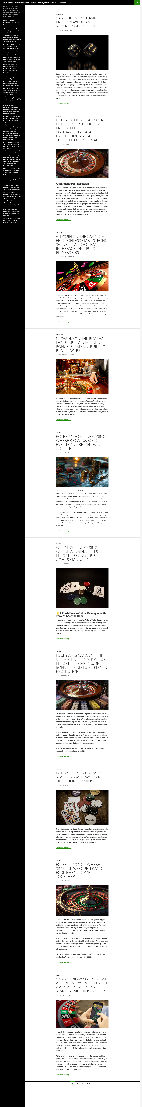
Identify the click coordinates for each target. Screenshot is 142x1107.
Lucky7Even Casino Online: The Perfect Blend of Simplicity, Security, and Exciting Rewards (12, 127)
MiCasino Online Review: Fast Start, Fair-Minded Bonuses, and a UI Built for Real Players (82, 344)
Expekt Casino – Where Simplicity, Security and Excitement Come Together (79, 870)
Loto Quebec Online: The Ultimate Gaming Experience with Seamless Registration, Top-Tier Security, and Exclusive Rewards (11, 161)
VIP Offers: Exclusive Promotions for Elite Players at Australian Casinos (34, 2)
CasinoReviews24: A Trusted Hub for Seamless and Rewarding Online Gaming (11, 153)
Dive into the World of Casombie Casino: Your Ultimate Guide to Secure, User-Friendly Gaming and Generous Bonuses (11, 203)
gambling (59, 14)
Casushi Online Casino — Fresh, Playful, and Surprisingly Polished (79, 22)
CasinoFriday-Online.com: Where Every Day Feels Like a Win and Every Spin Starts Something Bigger (82, 985)
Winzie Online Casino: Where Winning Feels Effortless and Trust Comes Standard (77, 553)
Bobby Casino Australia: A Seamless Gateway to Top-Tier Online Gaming (81, 777)
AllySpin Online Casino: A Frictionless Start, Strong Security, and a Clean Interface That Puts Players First (82, 244)
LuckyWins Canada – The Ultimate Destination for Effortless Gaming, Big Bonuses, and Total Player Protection (81, 663)
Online (58, 116)
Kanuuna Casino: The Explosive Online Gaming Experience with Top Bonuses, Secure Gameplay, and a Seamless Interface (12, 135)
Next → (90, 1084)
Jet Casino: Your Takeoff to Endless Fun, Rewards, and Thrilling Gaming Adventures (11, 187)
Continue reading (63, 103)
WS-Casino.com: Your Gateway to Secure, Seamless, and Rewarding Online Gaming (12, 194)
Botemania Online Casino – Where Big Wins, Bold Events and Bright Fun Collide (82, 442)
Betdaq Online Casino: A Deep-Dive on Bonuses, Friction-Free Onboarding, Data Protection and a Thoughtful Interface (79, 130)
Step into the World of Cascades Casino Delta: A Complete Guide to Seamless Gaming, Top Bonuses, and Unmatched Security (11, 109)
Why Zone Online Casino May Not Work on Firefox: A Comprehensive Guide (12, 220)
